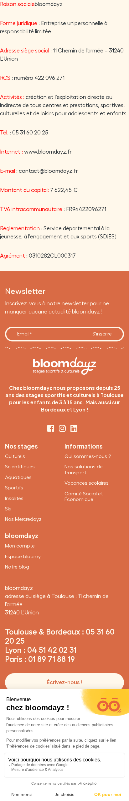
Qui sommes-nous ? (87, 456)
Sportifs (14, 487)
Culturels (15, 456)
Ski (8, 508)
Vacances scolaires (86, 483)
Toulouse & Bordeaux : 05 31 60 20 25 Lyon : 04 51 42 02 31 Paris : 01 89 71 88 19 (60, 645)
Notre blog (17, 566)
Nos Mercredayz (23, 519)
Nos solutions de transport (83, 469)
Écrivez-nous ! (65, 682)
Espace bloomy (23, 556)
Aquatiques (18, 477)
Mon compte (20, 545)
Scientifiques (20, 466)
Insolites (14, 498)
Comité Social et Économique (83, 496)
